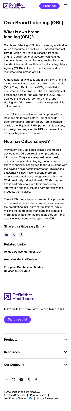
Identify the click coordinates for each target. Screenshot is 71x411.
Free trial (49, 6)
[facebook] (21, 234)
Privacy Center (38, 395)
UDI (40, 129)
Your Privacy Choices (15, 398)
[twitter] (14, 234)
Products (10, 339)
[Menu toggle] (65, 6)
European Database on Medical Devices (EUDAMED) (24, 269)
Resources (12, 352)
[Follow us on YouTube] (21, 379)
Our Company (14, 364)
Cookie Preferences (47, 398)
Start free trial (17, 319)
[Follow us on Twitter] (29, 379)
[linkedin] (6, 234)
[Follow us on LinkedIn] (6, 379)
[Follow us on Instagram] (13, 379)
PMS (34, 125)
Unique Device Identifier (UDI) (23, 251)
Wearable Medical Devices (21, 259)
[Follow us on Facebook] (36, 379)
